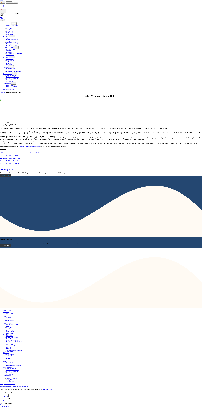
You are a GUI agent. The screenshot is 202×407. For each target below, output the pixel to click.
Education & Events (8, 47)
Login (3, 2)
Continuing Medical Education (14, 53)
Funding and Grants (11, 85)
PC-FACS (8, 63)
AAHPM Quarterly (11, 60)
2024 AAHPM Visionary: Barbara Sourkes (10, 158)
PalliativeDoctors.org (5, 405)
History (8, 27)
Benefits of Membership (12, 39)
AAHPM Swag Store (8, 89)
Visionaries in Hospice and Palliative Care (29, 146)
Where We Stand (10, 68)
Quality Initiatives (10, 88)
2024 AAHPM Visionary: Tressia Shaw (10, 160)
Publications (6, 57)
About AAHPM (7, 24)
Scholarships (9, 81)
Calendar (8, 50)
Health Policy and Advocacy (13, 71)
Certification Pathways (12, 78)
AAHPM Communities (12, 42)
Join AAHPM (9, 38)
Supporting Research (11, 86)
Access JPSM (5, 175)
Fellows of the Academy (12, 45)
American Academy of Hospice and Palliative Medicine (14, 386)
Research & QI (7, 83)
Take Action (9, 70)
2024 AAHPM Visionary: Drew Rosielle (10, 163)
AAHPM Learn (10, 55)
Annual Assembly (10, 49)
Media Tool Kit (10, 32)
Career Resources (7, 74)
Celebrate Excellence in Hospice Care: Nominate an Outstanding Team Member (20, 152)
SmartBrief (9, 64)
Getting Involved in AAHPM (13, 41)
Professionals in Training (12, 77)
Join (4, 5)
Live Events (9, 52)
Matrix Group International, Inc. (24, 392)
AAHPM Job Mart (11, 75)
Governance (9, 28)
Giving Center (9, 31)
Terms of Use (11, 384)
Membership (6, 36)
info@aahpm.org (47, 389)
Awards (8, 30)
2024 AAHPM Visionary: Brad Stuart (9, 155)
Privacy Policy (4, 384)
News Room (9, 34)
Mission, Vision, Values (12, 25)
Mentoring (9, 79)
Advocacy (5, 67)
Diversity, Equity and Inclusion (14, 44)
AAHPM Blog (10, 59)
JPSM (7, 61)
